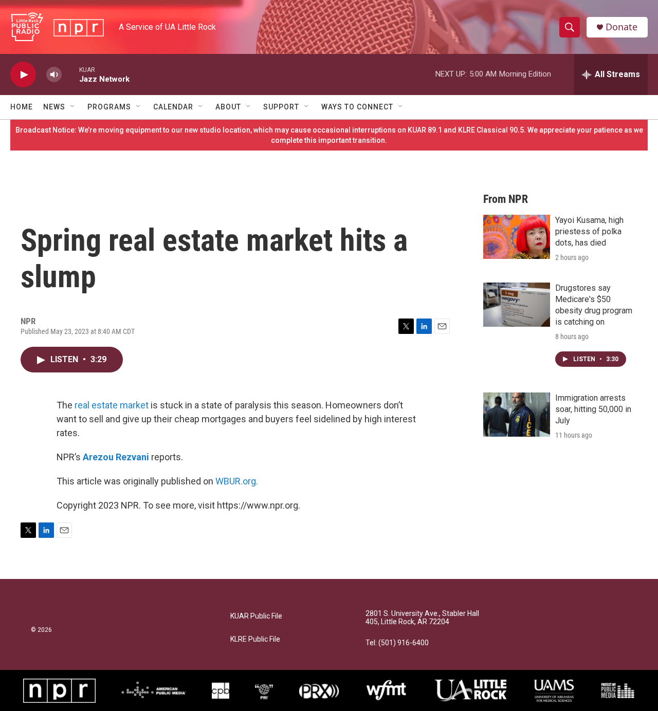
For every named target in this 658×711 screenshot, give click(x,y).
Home (21, 107)
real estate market (112, 405)
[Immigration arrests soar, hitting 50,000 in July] (516, 414)
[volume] (54, 74)
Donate (621, 27)
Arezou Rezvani (116, 457)
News (54, 107)
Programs (109, 107)
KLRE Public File (255, 639)
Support (281, 107)
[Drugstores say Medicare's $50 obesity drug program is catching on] (516, 305)
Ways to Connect (357, 107)
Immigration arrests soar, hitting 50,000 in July (593, 409)
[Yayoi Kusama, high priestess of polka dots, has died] (516, 237)
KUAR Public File (256, 616)
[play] (23, 75)
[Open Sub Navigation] (73, 107)
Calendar (173, 107)
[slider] (70, 74)
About (228, 107)
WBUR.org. (236, 481)
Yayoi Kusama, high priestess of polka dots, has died (589, 231)
